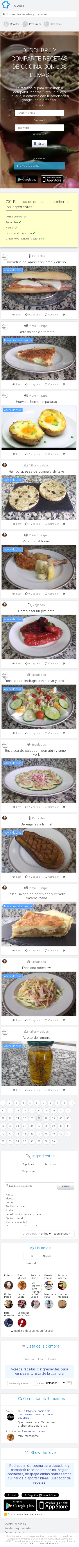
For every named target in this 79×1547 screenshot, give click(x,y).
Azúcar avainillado (17, 1222)
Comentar (53, 314)
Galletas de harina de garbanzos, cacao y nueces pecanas (36, 1414)
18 (46, 1110)
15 (24, 1110)
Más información (49, 1543)
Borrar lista (29, 1359)
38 (46, 1126)
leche (9, 1202)
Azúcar (10, 1194)
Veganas (38, 605)
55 (24, 1141)
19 (53, 1110)
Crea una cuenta (29, 165)
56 (32, 1141)
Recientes (50, 1164)
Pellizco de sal (14, 1218)
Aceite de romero (36, 1038)
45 (24, 1134)
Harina (10, 227)
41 (67, 1126)
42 (3, 1134)
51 (67, 1134)
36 (32, 1126)
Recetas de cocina (6, 5)
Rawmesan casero (34, 1431)
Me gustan (28, 1171)
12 (3, 1110)
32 (3, 1126)
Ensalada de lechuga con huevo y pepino (36, 681)
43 (10, 1134)
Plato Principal (38, 326)
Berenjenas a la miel (36, 824)
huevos (10, 1198)
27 (39, 1118)
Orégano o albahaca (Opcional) (24, 238)
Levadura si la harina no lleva (23, 1214)
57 (39, 1141)
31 (67, 1118)
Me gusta (34, 314)
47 (39, 1134)
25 (24, 1118)
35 (24, 1126)
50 (60, 1134)
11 (71, 1103)
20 (60, 1110)
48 (46, 1134)
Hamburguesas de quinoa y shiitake (36, 471)
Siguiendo (31, 1263)
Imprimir (53, 1359)
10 (64, 1103)
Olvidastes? (39, 134)
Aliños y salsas (38, 465)
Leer (18, 314)
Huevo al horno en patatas (36, 402)
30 (60, 1118)
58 (46, 1141)
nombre (43, 1233)
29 (53, 1118)
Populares (28, 1164)
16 (32, 1110)
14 (17, 1110)
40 (60, 1126)
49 (53, 1134)
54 (17, 1141)
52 (3, 1141)
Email (41, 1359)
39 (53, 1126)
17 (39, 1110)
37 (39, 1126)
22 (3, 1118)
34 (17, 1126)
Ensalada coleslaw (36, 968)
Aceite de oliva (14, 216)
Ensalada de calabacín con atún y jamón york (36, 753)
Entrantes (38, 256)
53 (10, 1141)
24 (17, 1118)
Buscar (66, 1186)
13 (10, 1110)
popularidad (61, 1233)
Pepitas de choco (16, 1206)
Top (31, 1256)
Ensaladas (38, 674)
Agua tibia (12, 222)
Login (20, 5)
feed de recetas (33, 1514)
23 (10, 1118)
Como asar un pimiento (36, 611)
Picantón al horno (36, 541)
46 (32, 1134)
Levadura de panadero (19, 233)
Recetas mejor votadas (18, 1528)
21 (67, 1110)
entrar (39, 144)
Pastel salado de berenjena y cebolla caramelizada (36, 896)
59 (53, 1141)
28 (46, 1118)
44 (17, 1134)
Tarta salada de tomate (36, 332)
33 (10, 1126)
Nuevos (47, 1256)
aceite (9, 1210)
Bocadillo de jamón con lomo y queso (36, 262)
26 (32, 1118)
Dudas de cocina (14, 1532)
